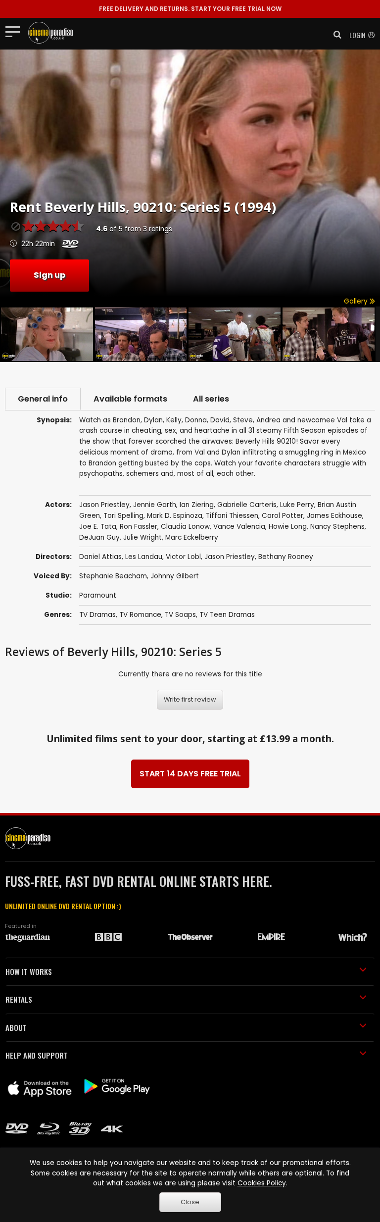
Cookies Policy (262, 1183)
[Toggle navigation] (15, 31)
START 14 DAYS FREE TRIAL (190, 773)
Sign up (49, 275)
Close (190, 1202)
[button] (334, 35)
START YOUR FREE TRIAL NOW (190, 8)
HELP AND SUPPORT (36, 1055)
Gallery (357, 301)
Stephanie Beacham (113, 576)
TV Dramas (97, 614)
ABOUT (16, 1027)
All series (211, 399)
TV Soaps (180, 614)
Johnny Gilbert (174, 576)
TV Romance (140, 614)
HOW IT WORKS (28, 971)
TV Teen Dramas (227, 614)
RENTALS (18, 999)
